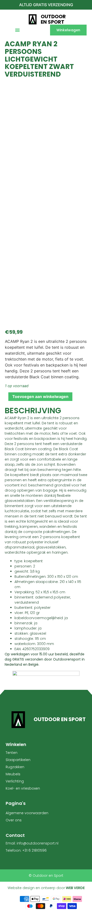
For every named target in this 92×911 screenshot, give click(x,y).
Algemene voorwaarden (27, 813)
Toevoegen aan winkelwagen (40, 396)
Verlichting (15, 781)
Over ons (14, 820)
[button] (17, 30)
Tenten (11, 752)
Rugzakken (15, 766)
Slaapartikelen (18, 759)
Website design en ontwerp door (46, 887)
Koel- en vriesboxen (23, 788)
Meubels (13, 774)
